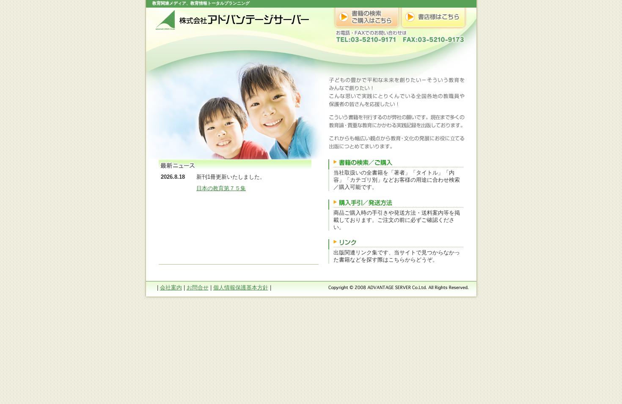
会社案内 (171, 287)
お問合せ (198, 287)
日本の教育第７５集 (221, 188)
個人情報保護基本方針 (240, 287)
